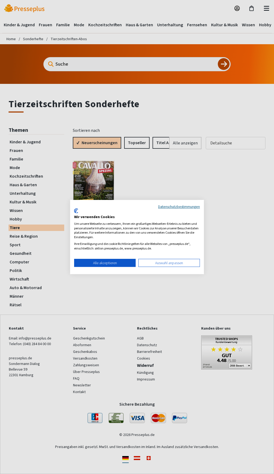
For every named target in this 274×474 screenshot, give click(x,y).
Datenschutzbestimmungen (179, 206)
